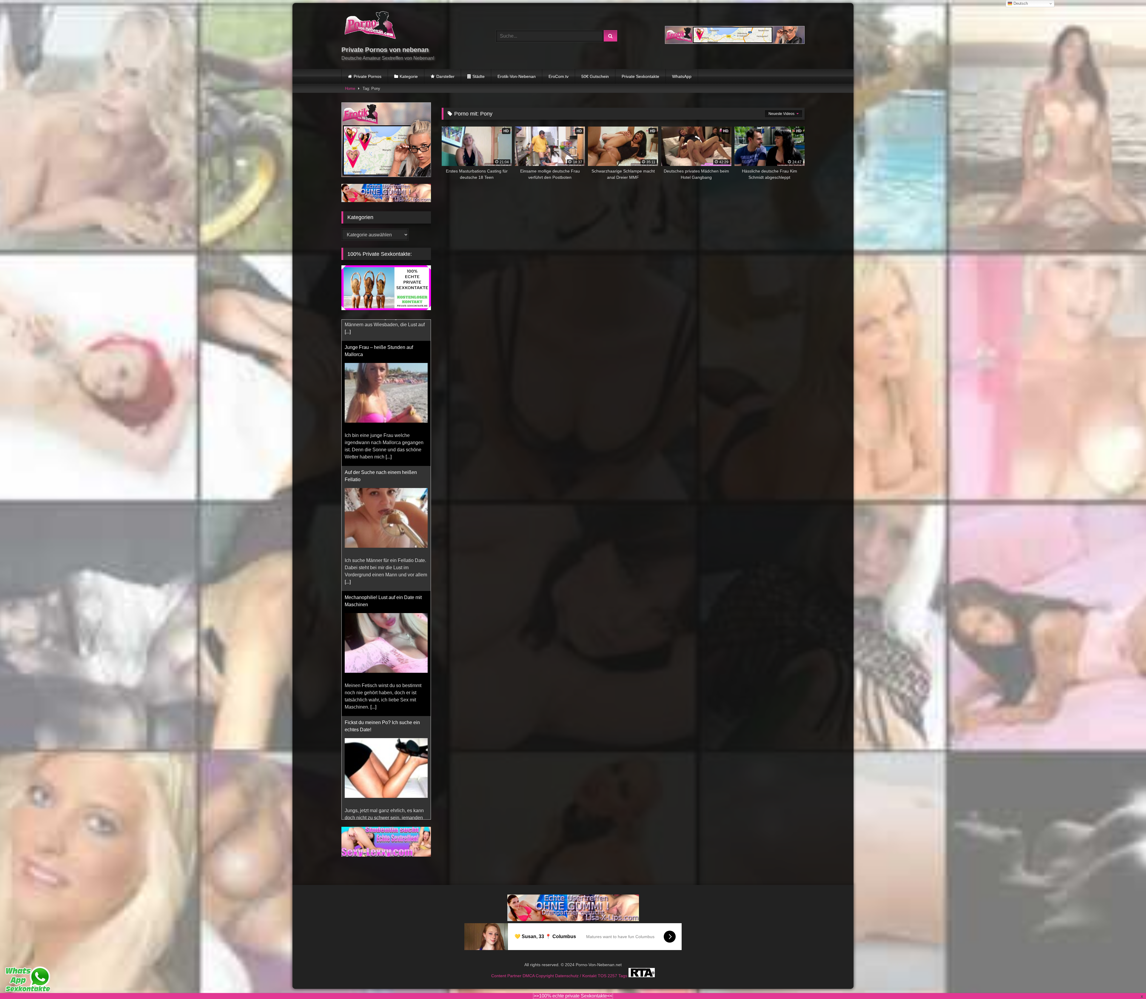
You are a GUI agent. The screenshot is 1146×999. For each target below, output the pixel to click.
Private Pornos (367, 76)
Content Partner (507, 975)
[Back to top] (1127, 981)
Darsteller (445, 76)
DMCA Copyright (539, 975)
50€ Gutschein (595, 76)
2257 (613, 975)
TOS (603, 975)
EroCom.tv (559, 76)
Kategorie (409, 76)
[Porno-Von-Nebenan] (369, 26)
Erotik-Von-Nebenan (516, 76)
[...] (348, 435)
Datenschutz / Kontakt (576, 975)
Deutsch (1020, 3)
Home (350, 88)
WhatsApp (681, 76)
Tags (623, 975)
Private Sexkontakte (640, 76)
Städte (478, 76)
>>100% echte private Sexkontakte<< (573, 995)
